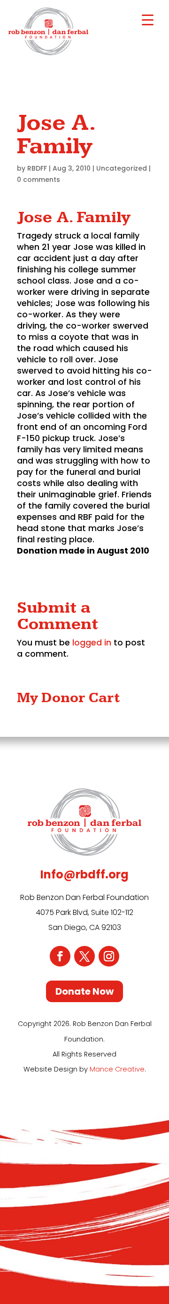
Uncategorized (121, 168)
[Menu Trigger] (148, 20)
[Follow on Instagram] (109, 956)
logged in (91, 642)
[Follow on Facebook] (60, 956)
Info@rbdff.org (84, 874)
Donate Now (84, 991)
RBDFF (37, 168)
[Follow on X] (84, 956)
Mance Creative (117, 1069)
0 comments (38, 179)
